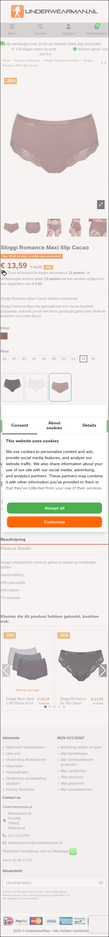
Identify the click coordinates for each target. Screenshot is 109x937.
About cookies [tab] (54, 425)
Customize (54, 522)
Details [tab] (89, 425)
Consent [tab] (19, 425)
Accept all (55, 508)
